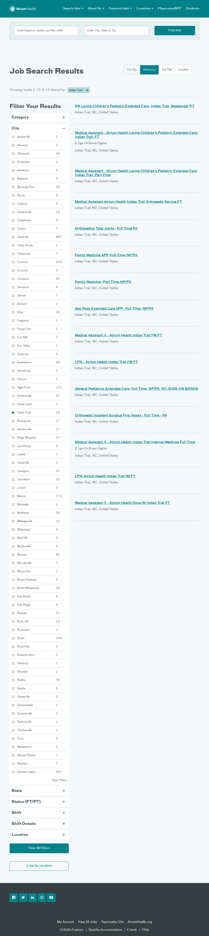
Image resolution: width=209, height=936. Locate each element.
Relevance (149, 69)
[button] (14, 897)
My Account (65, 922)
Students (192, 8)
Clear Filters (59, 780)
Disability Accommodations (105, 929)
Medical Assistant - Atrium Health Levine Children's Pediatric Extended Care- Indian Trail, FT (136, 135)
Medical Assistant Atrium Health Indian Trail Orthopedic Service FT (128, 202)
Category (20, 117)
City (15, 128)
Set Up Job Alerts (40, 866)
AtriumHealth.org (140, 922)
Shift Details (24, 824)
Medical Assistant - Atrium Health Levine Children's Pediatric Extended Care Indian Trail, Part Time (136, 173)
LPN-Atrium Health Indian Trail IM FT (105, 476)
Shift (16, 813)
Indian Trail (76, 90)
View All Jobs (87, 922)
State (17, 791)
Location (183, 69)
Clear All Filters (39, 848)
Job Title (167, 69)
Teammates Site (112, 922)
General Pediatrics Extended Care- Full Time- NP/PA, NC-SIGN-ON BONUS (136, 389)
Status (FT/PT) (26, 802)
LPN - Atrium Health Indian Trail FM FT (106, 362)
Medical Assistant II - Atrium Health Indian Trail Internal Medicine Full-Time (135, 442)
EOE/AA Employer (71, 929)
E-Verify (132, 929)
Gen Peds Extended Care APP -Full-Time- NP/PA (114, 309)
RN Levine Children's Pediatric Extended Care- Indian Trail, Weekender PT (135, 106)
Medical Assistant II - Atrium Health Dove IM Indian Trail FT (122, 503)
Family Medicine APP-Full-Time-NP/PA (106, 255)
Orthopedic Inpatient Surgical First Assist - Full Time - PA (121, 415)
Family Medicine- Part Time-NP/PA (103, 282)
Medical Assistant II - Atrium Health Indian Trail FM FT (118, 335)
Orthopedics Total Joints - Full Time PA (106, 228)
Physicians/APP (169, 8)
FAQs (145, 929)
